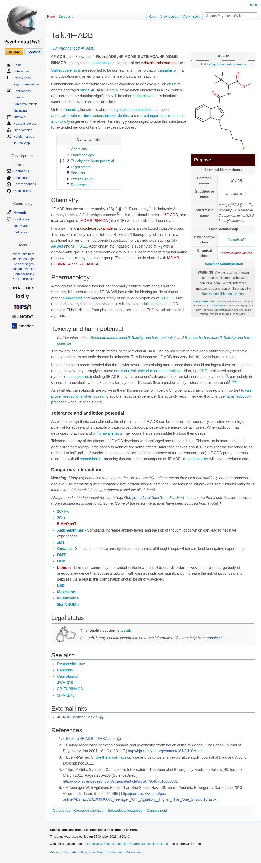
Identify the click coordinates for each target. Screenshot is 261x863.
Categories (61, 810)
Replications (22, 91)
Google (130, 498)
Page (51, 16)
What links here (23, 254)
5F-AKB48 (65, 695)
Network (19, 213)
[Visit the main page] (22, 23)
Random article (23, 136)
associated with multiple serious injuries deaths (90, 116)
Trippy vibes (21, 226)
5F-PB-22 (79, 246)
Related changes (23, 259)
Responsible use (71, 664)
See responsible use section (223, 294)
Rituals (18, 97)
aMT (61, 542)
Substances (21, 71)
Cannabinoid (236, 240)
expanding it (213, 638)
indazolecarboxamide (158, 63)
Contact (33, 52)
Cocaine (64, 549)
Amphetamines (70, 530)
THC (203, 371)
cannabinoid (101, 63)
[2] (226, 375)
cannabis (165, 70)
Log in (252, 5)
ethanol (94, 102)
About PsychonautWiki (87, 852)
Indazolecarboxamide (236, 253)
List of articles (22, 130)
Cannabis (65, 670)
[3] (230, 381)
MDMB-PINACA (94, 221)
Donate (14, 52)
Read (152, 16)
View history (191, 16)
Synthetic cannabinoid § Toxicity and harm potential (132, 338)
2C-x (61, 518)
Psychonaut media (26, 84)
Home (17, 65)
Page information (23, 279)
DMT (61, 555)
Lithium (64, 567)
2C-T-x (63, 511)
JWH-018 (65, 683)
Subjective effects (66, 70)
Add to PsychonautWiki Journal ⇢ (223, 64)
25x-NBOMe (68, 604)
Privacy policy (59, 852)
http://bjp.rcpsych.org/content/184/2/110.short (165, 751)
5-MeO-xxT (66, 524)
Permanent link (23, 274)
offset (84, 90)
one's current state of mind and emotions (148, 371)
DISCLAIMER (201, 301)
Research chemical (88, 810)
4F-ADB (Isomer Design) (78, 717)
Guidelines (20, 178)
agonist (155, 304)
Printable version (23, 269)
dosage (221, 301)
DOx (61, 561)
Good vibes (21, 219)
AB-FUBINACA (70, 689)
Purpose (202, 160)
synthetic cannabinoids (133, 110)
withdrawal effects (108, 433)
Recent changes (24, 184)
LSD (61, 586)
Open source (22, 191)
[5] (237, 381)
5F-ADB (171, 215)
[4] (234, 381)
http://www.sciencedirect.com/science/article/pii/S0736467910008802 (120, 781)
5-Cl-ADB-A (88, 264)
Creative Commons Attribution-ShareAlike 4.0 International (127, 844)
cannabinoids (143, 96)
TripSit (212, 503)
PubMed (177, 498)
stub (128, 630)
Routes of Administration (223, 264)
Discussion (67, 16)
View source (169, 16)
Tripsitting (20, 110)
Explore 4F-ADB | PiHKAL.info (91, 739)
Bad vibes (20, 232)
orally (113, 90)
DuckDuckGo (152, 498)
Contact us (21, 171)
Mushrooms (68, 598)
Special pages (24, 264)
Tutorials (19, 117)
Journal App (21, 143)
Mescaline (66, 592)
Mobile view (134, 852)
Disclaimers (114, 852)
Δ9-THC (167, 298)
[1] (118, 213)
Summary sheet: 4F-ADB (73, 48)
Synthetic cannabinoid (114, 757)
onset (171, 84)
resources (217, 305)
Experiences (22, 78)
